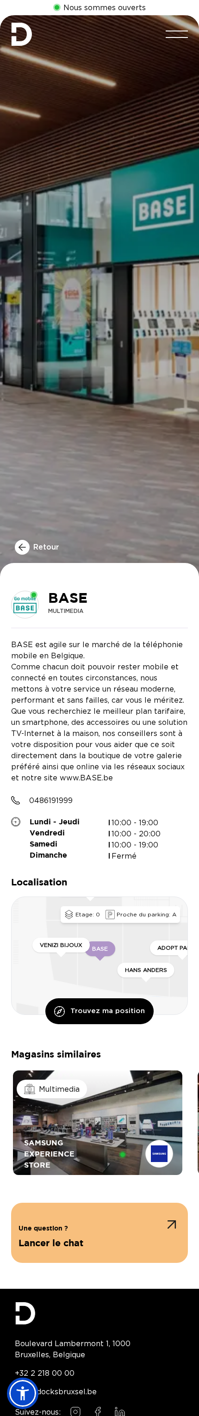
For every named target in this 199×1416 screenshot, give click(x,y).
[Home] (21, 34)
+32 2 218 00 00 (45, 1373)
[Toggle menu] (177, 34)
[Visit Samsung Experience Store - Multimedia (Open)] (97, 1122)
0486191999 (51, 800)
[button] (99, 1233)
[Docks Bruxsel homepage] (99, 1313)
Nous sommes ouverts (104, 8)
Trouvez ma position (107, 1011)
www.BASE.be (86, 778)
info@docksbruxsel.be (56, 1391)
